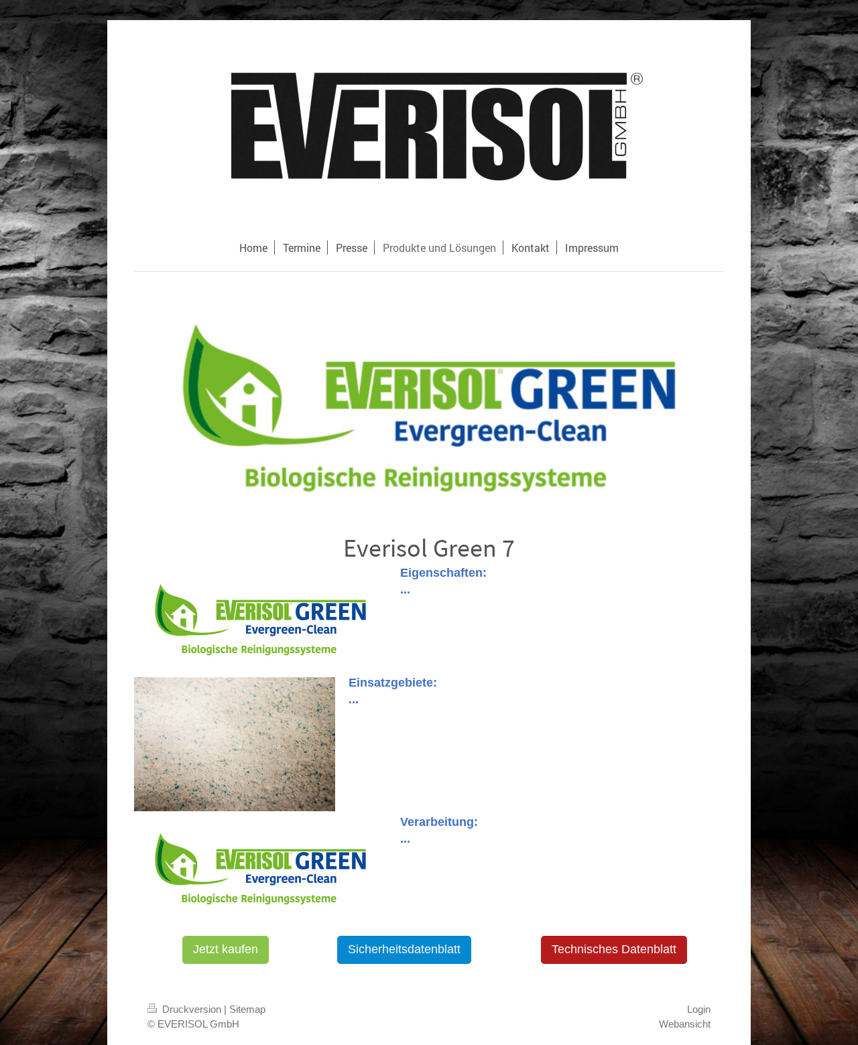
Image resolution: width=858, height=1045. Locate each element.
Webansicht (685, 1024)
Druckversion (192, 1009)
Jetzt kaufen (225, 949)
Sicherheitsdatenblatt (404, 949)
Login (699, 1009)
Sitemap (247, 1009)
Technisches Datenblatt (614, 949)
